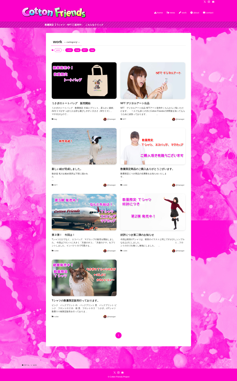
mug (77, 50)
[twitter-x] (205, 2)
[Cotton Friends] (54, 12)
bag (92, 50)
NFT (85, 50)
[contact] (213, 2)
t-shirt (69, 50)
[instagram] (209, 2)
